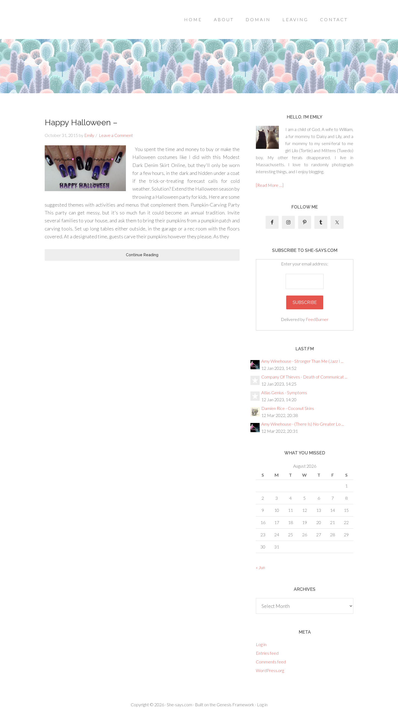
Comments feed (271, 661)
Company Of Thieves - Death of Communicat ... (304, 376)
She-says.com (179, 704)
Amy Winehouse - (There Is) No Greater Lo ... (302, 423)
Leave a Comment (116, 135)
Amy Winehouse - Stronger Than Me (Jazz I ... (302, 361)
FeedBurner (317, 319)
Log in (261, 644)
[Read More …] (269, 185)
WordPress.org (270, 670)
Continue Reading (142, 255)
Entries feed (267, 653)
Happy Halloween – (81, 122)
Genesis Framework (235, 704)
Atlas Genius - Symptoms (284, 392)
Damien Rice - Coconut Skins (287, 408)
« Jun (260, 567)
